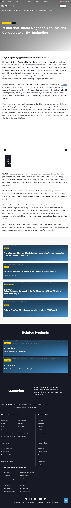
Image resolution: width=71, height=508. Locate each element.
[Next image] (65, 149)
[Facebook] (30, 499)
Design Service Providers (7, 461)
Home (2, 10)
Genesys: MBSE (43, 415)
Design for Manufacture (9, 491)
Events (17, 1)
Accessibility (55, 502)
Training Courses (5, 458)
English (65, 1)
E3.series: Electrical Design (10, 415)
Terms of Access (30, 502)
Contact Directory (42, 451)
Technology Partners (43, 458)
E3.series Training (22, 420)
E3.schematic (4, 420)
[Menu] (68, 6)
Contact (63, 6)
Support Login (47, 1)
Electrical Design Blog (23, 433)
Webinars (20, 430)
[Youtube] (40, 499)
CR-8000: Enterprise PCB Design (15, 467)
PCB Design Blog (24, 488)
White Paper (41, 423)
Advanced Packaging (9, 479)
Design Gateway (8, 488)
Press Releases (41, 461)
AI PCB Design (7, 475)
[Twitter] (35, 499)
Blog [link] (6, 248)
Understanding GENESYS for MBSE (22, 404)
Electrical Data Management (8, 436)
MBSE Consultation (42, 430)
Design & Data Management (27, 472)
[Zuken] (10, 6)
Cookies (48, 502)
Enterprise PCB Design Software (40, 404)
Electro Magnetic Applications (54, 62)
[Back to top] (66, 500)
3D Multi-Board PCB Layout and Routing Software (26, 407)
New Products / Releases (7, 454)
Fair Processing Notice (18, 502)
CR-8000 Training (24, 475)
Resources (9, 10)
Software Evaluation (22, 436)
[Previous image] (5, 149)
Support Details (5, 451)
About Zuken (42, 443)
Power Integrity (7, 485)
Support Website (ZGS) (6, 448)
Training (38, 1)
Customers (5, 443)
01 (9, 129)
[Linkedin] (25, 499)
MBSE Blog (40, 426)
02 (10, 129)
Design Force (7, 472)
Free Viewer (20, 423)
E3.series (36, 115)
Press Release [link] (8, 284)
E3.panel (3, 426)
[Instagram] (45, 499)
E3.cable (3, 423)
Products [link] (7, 343)
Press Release (17, 10)
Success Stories (21, 426)
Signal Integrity (7, 482)
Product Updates (27, 1)
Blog (3, 1)
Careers (10, 1)
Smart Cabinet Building (6, 433)
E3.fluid (3, 430)
